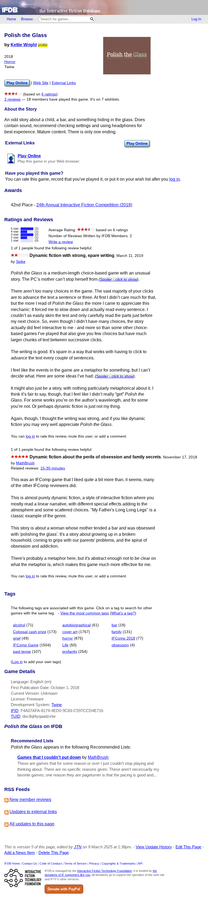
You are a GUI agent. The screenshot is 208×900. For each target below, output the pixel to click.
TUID (15, 716)
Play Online (137, 143)
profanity (69, 652)
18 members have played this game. (58, 99)
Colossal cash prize (29, 632)
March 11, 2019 (129, 256)
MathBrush (25, 463)
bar (114, 625)
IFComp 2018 (123, 638)
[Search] (92, 19)
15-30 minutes (52, 468)
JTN (78, 847)
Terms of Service (75, 863)
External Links (64, 83)
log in (174, 179)
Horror (9, 62)
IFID (14, 710)
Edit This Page (188, 847)
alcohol (19, 625)
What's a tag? (123, 613)
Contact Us (29, 863)
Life (65, 645)
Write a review (60, 242)
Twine (56, 704)
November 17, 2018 (180, 457)
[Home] (104, 7)
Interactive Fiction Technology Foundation (104, 870)
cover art (69, 632)
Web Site (40, 83)
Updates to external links (33, 811)
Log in (17, 662)
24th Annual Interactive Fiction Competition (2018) (84, 205)
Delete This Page (53, 852)
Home (11, 19)
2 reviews (12, 99)
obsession (120, 645)
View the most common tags (84, 613)
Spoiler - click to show (118, 279)
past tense (22, 652)
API (140, 863)
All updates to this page (31, 824)
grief (17, 638)
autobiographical (76, 625)
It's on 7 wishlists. (105, 99)
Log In (196, 19)
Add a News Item (19, 852)
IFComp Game (25, 645)
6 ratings (48, 94)
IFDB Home (12, 863)
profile (42, 45)
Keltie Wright (24, 44)
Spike (20, 262)
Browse (27, 19)
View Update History (154, 847)
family (117, 632)
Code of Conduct (51, 863)
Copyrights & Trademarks (119, 863)
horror (67, 638)
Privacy (94, 863)
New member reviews (30, 799)
